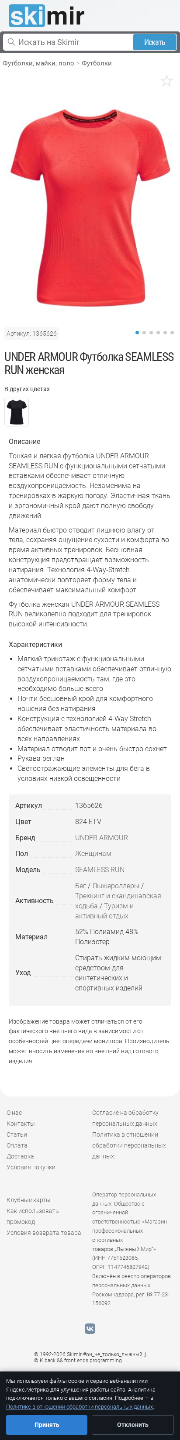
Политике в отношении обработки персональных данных (79, 1406)
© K (78, 1361)
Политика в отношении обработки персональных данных (129, 1145)
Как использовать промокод (33, 1216)
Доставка (20, 1156)
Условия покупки (31, 1167)
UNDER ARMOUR (101, 838)
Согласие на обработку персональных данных (125, 1118)
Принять (47, 1424)
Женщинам (93, 853)
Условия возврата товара (44, 1232)
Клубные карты (29, 1199)
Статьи (17, 1134)
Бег (80, 886)
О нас (14, 1112)
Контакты (21, 1123)
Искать (155, 42)
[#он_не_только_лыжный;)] (46, 15)
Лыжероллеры (115, 886)
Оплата (17, 1145)
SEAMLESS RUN (100, 870)
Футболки (97, 63)
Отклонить (133, 1424)
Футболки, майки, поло (38, 63)
